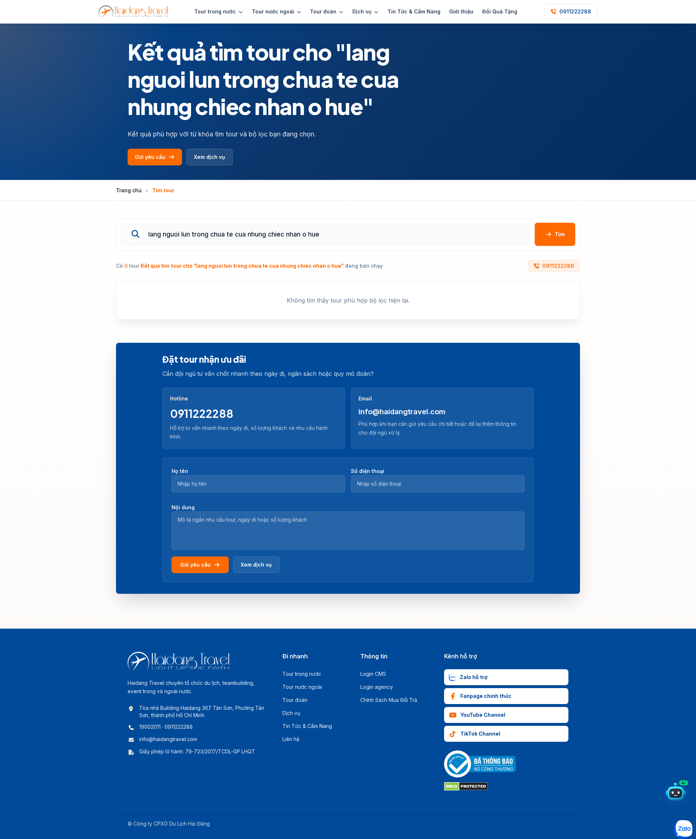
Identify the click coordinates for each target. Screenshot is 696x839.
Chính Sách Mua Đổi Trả (388, 700)
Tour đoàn (294, 700)
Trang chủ (128, 190)
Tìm (560, 234)
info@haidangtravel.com (402, 411)
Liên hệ (290, 739)
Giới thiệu (461, 11)
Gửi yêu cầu (150, 157)
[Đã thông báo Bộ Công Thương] (480, 764)
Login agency (376, 687)
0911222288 (558, 266)
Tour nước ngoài (302, 687)
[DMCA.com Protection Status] (466, 786)
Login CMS (373, 674)
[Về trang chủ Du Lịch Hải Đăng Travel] (133, 12)
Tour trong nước (301, 674)
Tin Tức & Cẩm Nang (414, 11)
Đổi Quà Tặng (499, 11)
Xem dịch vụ (209, 157)
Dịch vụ (291, 713)
